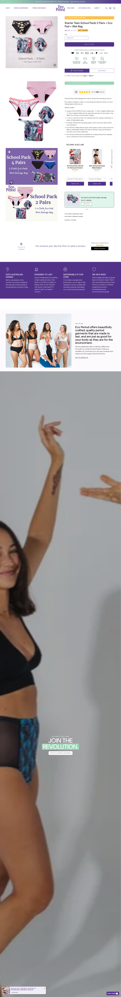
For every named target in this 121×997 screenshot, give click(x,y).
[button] (106, 8)
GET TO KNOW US (81, 357)
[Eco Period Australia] (60, 8)
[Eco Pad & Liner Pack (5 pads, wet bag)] (73, 199)
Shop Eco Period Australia (60, 753)
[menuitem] (8, 8)
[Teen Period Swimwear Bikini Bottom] (97, 156)
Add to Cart (75, 184)
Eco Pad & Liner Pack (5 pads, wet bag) (93, 197)
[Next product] (111, 167)
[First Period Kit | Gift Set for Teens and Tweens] (75, 156)
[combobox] (75, 179)
